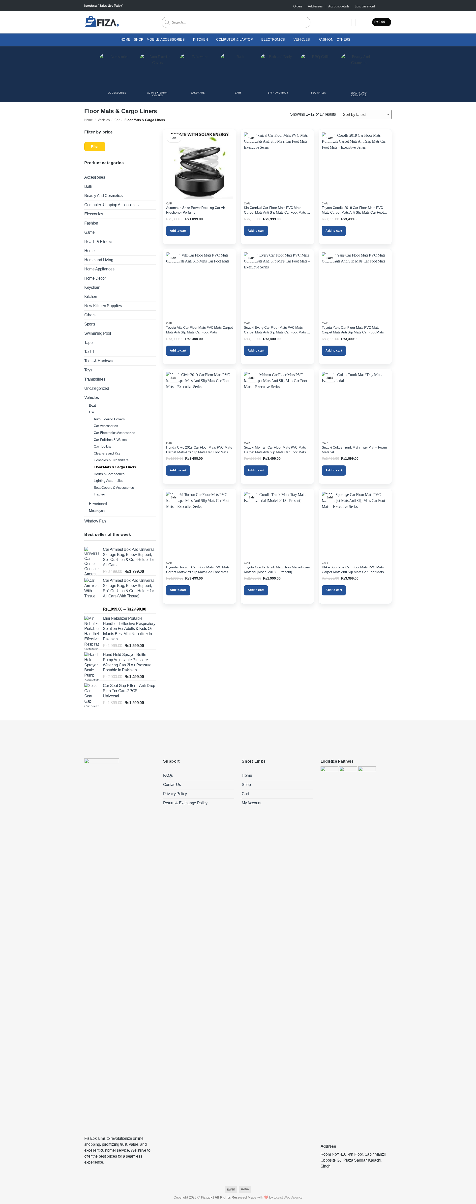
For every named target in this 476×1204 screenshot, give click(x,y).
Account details (338, 6)
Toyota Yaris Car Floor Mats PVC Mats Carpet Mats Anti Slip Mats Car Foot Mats (353, 329)
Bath (88, 186)
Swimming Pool (97, 333)
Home (125, 39)
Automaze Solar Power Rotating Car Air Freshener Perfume (195, 210)
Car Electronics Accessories (114, 433)
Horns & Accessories (109, 474)
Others (344, 39)
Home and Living (98, 260)
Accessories (94, 177)
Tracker (99, 494)
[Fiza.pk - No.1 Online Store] (102, 22)
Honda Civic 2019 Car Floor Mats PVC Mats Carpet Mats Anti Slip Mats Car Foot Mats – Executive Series (199, 449)
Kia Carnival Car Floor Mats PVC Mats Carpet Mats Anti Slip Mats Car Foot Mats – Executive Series (276, 210)
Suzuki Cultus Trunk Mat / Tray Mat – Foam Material (354, 449)
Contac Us (172, 784)
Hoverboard (98, 504)
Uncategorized (96, 388)
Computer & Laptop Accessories (111, 205)
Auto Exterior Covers (109, 419)
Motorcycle (97, 511)
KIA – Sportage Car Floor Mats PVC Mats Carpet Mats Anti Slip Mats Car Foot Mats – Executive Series (354, 569)
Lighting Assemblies (108, 481)
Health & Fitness (98, 241)
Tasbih (89, 352)
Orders (297, 6)
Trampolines (94, 379)
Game (89, 232)
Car (117, 120)
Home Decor (95, 278)
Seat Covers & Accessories (114, 487)
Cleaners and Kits (107, 453)
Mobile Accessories (166, 39)
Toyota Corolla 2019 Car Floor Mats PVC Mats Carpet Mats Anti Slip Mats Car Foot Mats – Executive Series (353, 210)
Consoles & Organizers (111, 460)
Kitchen (200, 39)
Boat (92, 405)
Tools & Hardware (99, 361)
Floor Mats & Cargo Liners (115, 467)
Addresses (315, 6)
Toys (88, 370)
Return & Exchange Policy (185, 803)
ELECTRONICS (273, 39)
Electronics (93, 214)
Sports (89, 324)
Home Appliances (99, 269)
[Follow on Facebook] (379, 6)
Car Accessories (106, 426)
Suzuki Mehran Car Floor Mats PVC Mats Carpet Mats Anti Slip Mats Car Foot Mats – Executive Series (276, 449)
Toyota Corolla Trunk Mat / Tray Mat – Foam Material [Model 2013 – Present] (277, 569)
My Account (251, 803)
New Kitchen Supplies (103, 306)
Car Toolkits (102, 446)
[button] (361, 22)
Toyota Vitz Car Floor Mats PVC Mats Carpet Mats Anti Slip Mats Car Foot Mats (199, 329)
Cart (245, 794)
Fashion (326, 39)
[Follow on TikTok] (384, 6)
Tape (88, 342)
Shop (138, 39)
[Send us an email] (389, 6)
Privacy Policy (175, 794)
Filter (95, 146)
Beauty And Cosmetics (103, 196)
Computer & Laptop (234, 39)
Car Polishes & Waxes (110, 440)
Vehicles (302, 39)
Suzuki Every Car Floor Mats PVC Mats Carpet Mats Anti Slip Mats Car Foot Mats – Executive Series (276, 329)
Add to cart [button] (178, 230)
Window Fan (95, 521)
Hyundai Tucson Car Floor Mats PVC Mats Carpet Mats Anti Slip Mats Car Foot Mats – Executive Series (198, 569)
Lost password (365, 6)
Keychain (92, 287)
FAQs (168, 775)
